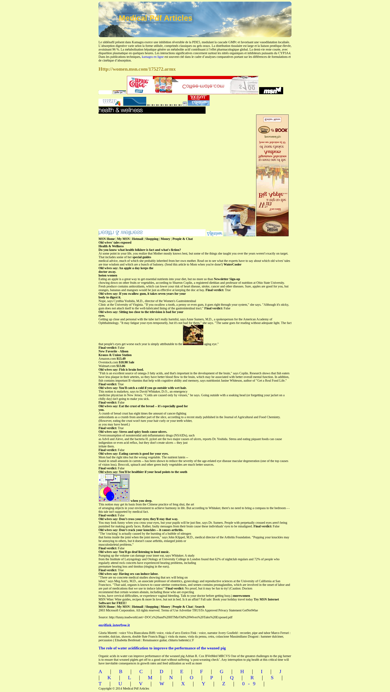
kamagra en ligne (153, 56)
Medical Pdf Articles (155, 18)
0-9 (250, 683)
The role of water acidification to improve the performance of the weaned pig (162, 648)
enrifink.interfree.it (114, 625)
